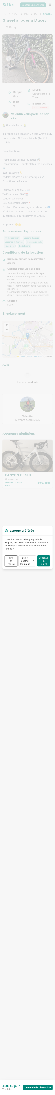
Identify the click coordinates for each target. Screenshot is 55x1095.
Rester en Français (11, 560)
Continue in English (43, 560)
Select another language (25, 560)
